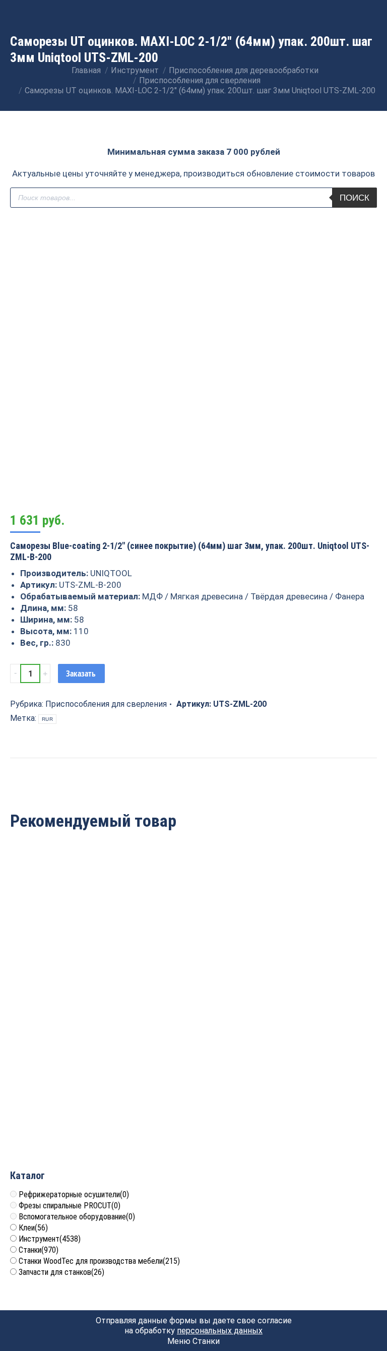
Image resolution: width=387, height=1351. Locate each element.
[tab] (193, 763)
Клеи (33, 1228)
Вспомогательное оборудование (77, 1216)
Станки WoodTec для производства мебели (99, 1261)
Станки (38, 1250)
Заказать (81, 673)
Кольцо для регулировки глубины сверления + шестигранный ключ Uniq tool (69, 1103)
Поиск (354, 198)
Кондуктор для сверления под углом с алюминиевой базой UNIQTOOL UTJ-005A (193, 943)
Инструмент (50, 1239)
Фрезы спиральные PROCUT (69, 1205)
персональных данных (220, 1330)
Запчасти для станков (61, 1272)
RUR (47, 719)
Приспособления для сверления (106, 704)
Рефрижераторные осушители (74, 1194)
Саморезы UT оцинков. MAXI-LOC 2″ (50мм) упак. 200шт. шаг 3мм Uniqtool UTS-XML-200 (69, 949)
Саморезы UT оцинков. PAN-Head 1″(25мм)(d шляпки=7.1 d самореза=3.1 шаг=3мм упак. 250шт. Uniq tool (318, 949)
